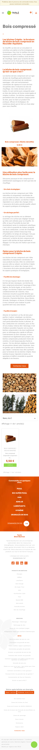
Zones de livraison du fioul (19, 702)
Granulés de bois (19, 606)
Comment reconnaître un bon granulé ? (19, 670)
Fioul (19, 596)
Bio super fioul (19, 493)
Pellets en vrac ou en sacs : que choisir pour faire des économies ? (19, 667)
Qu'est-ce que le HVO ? (19, 680)
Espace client (19, 726)
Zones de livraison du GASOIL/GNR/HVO (19, 706)
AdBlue (19, 577)
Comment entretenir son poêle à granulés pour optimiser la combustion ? (19, 659)
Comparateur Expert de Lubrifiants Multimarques (19, 631)
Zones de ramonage (19, 715)
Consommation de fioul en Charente (19, 677)
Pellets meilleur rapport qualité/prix (20, 645)
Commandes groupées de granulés (19, 649)
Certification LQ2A (19, 593)
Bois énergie (19, 583)
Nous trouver (19, 719)
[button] (19, 366)
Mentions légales (20, 742)
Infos (19, 636)
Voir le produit (10, 466)
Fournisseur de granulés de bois (19, 642)
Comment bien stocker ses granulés (19, 655)
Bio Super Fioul (19, 587)
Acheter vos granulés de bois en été (19, 652)
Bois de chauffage (19, 609)
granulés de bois (19, 515)
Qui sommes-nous (19, 698)
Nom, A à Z (19, 418)
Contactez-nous (19, 730)
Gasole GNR (19, 600)
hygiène (19, 510)
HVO (19, 497)
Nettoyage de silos (19, 625)
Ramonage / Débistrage (19, 621)
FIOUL (19, 489)
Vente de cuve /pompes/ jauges (19, 628)
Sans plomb (19, 603)
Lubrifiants (19, 506)
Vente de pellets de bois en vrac (19, 639)
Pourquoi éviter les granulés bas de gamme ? (19, 674)
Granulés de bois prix (19, 663)
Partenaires (19, 723)
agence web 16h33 (15, 746)
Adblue (19, 502)
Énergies (19, 574)
